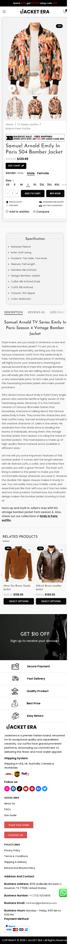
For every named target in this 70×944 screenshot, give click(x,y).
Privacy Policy (12, 850)
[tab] (13, 312)
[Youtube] (26, 788)
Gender (11, 173)
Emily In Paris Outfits (18, 128)
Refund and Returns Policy (19, 868)
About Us (9, 803)
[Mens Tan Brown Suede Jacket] (19, 564)
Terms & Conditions (16, 856)
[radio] (31, 173)
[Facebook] (13, 788)
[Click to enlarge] (12, 88)
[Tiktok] (19, 788)
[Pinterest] (32, 788)
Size (8, 180)
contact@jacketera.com (41, 903)
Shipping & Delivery (15, 862)
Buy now (55, 193)
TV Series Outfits (27, 124)
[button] (9, 58)
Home (9, 124)
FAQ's (7, 809)
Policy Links (12, 844)
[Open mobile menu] (4, 11)
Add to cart (33, 193)
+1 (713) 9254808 (39, 895)
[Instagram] (7, 788)
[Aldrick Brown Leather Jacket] (51, 564)
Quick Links (11, 797)
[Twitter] (44, 788)
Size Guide (10, 815)
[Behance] (38, 788)
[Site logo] (35, 11)
